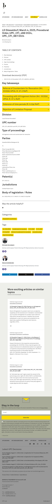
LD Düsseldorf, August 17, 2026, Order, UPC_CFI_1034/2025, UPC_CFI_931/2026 (26, 370)
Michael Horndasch (8, 245)
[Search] (4, 13)
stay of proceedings (8, 235)
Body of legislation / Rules (11, 71)
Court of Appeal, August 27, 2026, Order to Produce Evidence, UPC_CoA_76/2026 (24, 464)
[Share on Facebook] (42, 274)
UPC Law (4, 501)
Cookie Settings (14, 474)
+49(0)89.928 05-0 (10, 492)
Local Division (19, 24)
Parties (6, 64)
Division (6, 57)
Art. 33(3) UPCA (6, 229)
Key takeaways (8, 55)
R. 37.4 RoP (39, 229)
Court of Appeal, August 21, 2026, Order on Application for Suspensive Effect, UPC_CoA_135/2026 (22, 457)
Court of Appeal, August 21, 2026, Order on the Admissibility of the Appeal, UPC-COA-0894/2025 (25, 461)
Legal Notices (23, 474)
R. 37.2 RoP (31, 229)
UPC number (7, 59)
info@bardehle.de (10, 495)
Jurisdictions (7, 69)
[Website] (3, 251)
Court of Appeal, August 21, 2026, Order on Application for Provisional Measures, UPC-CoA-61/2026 (25, 453)
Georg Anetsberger (8, 262)
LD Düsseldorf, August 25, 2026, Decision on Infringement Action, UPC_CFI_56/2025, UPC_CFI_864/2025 (25, 307)
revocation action (37, 232)
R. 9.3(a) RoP (6, 232)
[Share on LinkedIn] (9, 274)
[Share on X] (26, 274)
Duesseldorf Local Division (31, 24)
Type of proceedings (9, 62)
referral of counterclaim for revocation (21, 232)
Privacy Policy (44, 408)
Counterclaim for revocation (20, 229)
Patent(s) (6, 66)
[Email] (5, 251)
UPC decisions (10, 24)
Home (3, 24)
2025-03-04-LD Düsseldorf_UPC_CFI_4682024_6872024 (19, 79)
